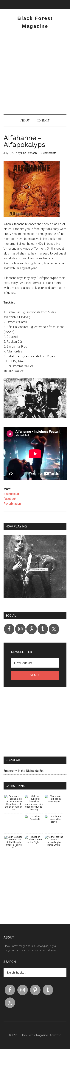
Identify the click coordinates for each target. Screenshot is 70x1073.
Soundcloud (11, 494)
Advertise (55, 1035)
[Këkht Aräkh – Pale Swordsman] (35, 569)
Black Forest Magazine (34, 1035)
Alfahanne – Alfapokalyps (24, 141)
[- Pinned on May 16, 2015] (13, 816)
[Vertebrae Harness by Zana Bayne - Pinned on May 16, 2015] (54, 799)
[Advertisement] (35, 73)
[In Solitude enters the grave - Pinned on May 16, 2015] (54, 819)
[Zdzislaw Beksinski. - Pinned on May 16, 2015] (34, 818)
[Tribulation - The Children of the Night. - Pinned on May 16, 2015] (34, 840)
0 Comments (48, 152)
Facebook (10, 499)
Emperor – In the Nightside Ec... (24, 771)
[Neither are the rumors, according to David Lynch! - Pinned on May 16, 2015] (54, 841)
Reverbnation (12, 503)
